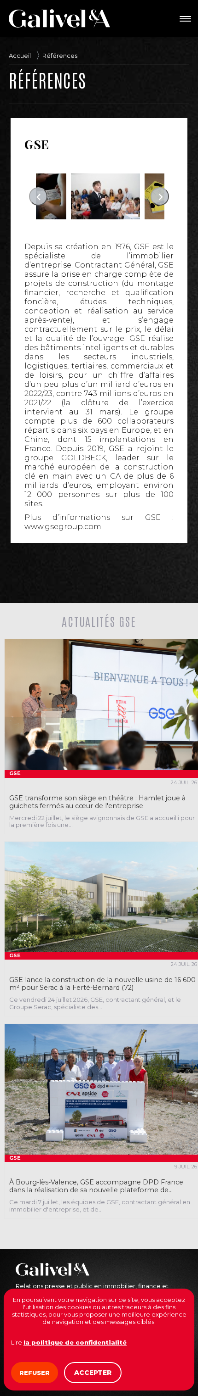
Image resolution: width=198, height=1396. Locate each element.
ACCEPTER (92, 1372)
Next (160, 196)
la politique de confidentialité (75, 1342)
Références (59, 55)
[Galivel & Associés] (59, 18)
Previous (38, 196)
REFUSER (34, 1372)
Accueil (20, 55)
